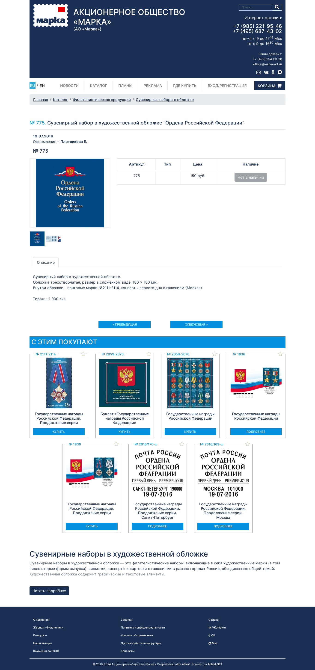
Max (214, 643)
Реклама (153, 85)
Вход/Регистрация (227, 85)
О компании (41, 619)
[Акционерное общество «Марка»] (50, 15)
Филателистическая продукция (102, 99)
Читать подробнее (49, 590)
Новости (69, 85)
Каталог (98, 85)
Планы (125, 85)
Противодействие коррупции (141, 643)
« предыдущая (125, 324)
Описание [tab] (46, 262)
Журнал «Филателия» (48, 627)
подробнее (256, 431)
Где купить (184, 85)
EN (42, 85)
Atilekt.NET (215, 664)
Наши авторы (42, 643)
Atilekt (186, 664)
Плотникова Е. (73, 141)
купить (59, 431)
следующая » (196, 324)
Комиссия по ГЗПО (46, 651)
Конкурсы (40, 635)
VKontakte (218, 627)
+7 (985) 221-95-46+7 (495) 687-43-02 (257, 28)
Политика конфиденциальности (143, 627)
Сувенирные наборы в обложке (165, 99)
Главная (40, 99)
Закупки (126, 619)
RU (32, 85)
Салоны (213, 619)
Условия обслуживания (137, 635)
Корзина (267, 85)
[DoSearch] (277, 7)
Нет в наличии (251, 177)
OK (213, 635)
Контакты (127, 651)
